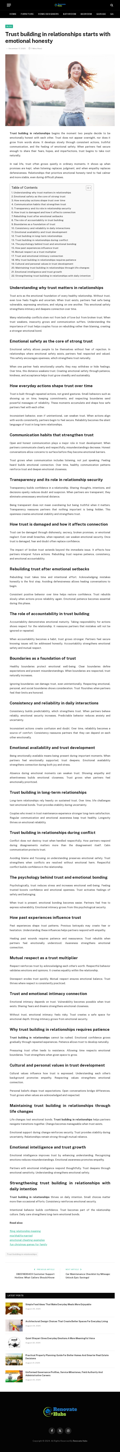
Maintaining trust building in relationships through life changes (52, 267)
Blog (9, 26)
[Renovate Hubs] (60, 5)
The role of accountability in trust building (39, 220)
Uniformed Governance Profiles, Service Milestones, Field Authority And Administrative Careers (64, 1374)
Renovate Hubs (80, 1441)
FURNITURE (27, 14)
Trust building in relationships (22, 1254)
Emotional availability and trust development (41, 232)
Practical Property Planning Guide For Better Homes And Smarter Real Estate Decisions (67, 1357)
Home (13, 14)
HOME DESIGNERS (48, 14)
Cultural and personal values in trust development (44, 263)
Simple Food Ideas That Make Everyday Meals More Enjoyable (58, 1304)
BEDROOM (86, 14)
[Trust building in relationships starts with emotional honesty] (60, 90)
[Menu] (9, 5)
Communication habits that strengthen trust (40, 204)
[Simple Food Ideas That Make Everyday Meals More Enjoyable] (14, 1308)
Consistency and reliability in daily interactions (42, 228)
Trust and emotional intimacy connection (39, 255)
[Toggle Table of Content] (87, 188)
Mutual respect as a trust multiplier (35, 251)
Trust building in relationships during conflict (41, 240)
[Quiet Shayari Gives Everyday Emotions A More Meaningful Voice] (14, 1342)
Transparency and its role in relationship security (42, 208)
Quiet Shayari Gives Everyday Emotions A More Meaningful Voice (60, 1338)
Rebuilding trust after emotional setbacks (38, 216)
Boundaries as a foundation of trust (34, 224)
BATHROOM (69, 14)
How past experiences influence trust (36, 247)
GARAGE (101, 14)
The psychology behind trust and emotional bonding (45, 244)
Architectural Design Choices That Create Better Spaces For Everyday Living (66, 1321)
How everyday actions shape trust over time (39, 200)
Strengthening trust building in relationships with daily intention (53, 275)
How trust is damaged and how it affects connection (44, 212)
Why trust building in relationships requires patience (45, 259)
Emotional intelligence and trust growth (38, 271)
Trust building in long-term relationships (38, 236)
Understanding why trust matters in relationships (42, 192)
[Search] (111, 5)
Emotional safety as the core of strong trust (39, 196)
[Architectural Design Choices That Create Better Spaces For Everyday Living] (14, 1325)
